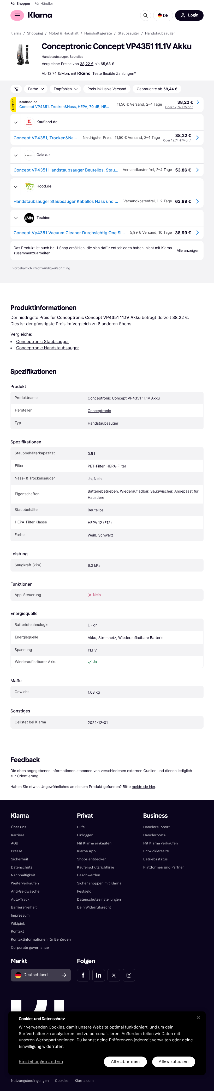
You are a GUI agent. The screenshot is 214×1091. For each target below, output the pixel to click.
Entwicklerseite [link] (156, 851)
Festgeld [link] (84, 891)
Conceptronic (99, 411)
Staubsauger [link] (128, 33)
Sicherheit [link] (19, 859)
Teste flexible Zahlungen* (114, 73)
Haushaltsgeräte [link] (98, 33)
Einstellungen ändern (41, 1061)
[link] (83, 975)
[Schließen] (198, 1017)
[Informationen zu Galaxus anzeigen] (15, 155)
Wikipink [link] (18, 923)
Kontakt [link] (17, 931)
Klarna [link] (15, 33)
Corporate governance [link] (30, 947)
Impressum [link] (20, 915)
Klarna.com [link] (84, 1080)
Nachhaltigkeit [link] (23, 875)
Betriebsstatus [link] (155, 859)
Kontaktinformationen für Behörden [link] (41, 939)
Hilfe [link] (81, 827)
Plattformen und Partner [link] (163, 867)
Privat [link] (85, 816)
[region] (107, 1043)
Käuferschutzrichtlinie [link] (95, 867)
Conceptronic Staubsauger (42, 341)
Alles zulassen (174, 1061)
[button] (163, 15)
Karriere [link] (18, 835)
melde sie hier (143, 786)
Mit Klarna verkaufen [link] (160, 843)
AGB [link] (14, 843)
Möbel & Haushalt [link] (64, 33)
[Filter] (16, 89)
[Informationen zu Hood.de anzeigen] (15, 186)
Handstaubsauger (103, 423)
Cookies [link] (62, 1080)
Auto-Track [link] (20, 899)
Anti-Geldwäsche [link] (25, 891)
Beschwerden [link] (88, 875)
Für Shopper (20, 4)
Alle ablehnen (125, 1061)
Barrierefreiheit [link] (24, 907)
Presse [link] (16, 851)
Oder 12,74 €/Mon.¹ (179, 107)
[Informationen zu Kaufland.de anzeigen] (15, 122)
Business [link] (155, 816)
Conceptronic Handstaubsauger (47, 347)
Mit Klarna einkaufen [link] (94, 843)
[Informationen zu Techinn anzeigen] (15, 218)
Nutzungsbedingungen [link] (30, 1080)
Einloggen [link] (85, 835)
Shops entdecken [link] (91, 859)
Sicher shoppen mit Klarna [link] (99, 883)
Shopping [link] (35, 33)
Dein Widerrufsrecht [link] (94, 907)
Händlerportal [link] (155, 835)
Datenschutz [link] (21, 867)
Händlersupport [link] (156, 827)
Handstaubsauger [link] (160, 33)
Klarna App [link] (86, 851)
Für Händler (43, 4)
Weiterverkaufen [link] (25, 883)
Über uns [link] (18, 827)
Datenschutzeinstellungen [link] (99, 899)
